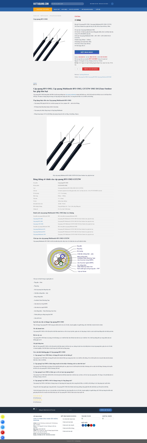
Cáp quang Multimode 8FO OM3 (104, 77)
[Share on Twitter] (85, 425)
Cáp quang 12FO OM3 (38, 224)
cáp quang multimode (71, 94)
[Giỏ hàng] (112, 4)
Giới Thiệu (64, 9)
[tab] (35, 84)
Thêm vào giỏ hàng (91, 69)
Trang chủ (57, 9)
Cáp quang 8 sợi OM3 (83, 77)
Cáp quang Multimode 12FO (39, 234)
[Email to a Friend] (88, 425)
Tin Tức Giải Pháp (74, 9)
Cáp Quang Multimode (55, 15)
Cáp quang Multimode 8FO (39, 231)
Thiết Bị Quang (44, 15)
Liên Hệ (98, 9)
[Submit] (82, 3)
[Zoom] (35, 59)
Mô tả (35, 84)
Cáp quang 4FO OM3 (38, 218)
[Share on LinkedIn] (94, 425)
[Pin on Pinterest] (91, 425)
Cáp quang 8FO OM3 (92, 77)
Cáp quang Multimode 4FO (39, 229)
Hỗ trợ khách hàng (87, 9)
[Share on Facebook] (83, 425)
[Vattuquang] (41, 3)
